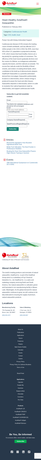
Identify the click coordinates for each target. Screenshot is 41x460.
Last (30, 116)
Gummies (20, 388)
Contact (20, 355)
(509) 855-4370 (6, 315)
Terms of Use (20, 367)
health (14, 35)
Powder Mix (20, 385)
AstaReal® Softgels (20, 420)
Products (20, 405)
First (30, 114)
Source (21, 338)
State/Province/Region (18, 124)
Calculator (20, 350)
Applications (20, 335)
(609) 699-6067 (24, 315)
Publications (20, 332)
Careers (20, 358)
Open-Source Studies (20, 347)
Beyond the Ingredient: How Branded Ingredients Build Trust (19, 143)
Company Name (16, 120)
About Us (20, 329)
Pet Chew (20, 400)
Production (20, 341)
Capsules (20, 382)
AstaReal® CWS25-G (21, 411)
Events (21, 353)
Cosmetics (20, 397)
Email (9, 100)
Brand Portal (20, 373)
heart (18, 35)
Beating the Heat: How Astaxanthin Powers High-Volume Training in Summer (21, 152)
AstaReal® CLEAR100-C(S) (20, 417)
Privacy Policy (20, 361)
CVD (9, 35)
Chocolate (20, 394)
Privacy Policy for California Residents (20, 364)
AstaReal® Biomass (20, 423)
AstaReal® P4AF (20, 414)
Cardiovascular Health (19, 32)
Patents (20, 344)
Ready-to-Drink (20, 391)
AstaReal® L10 (20, 408)
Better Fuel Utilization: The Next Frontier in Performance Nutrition (21, 148)
